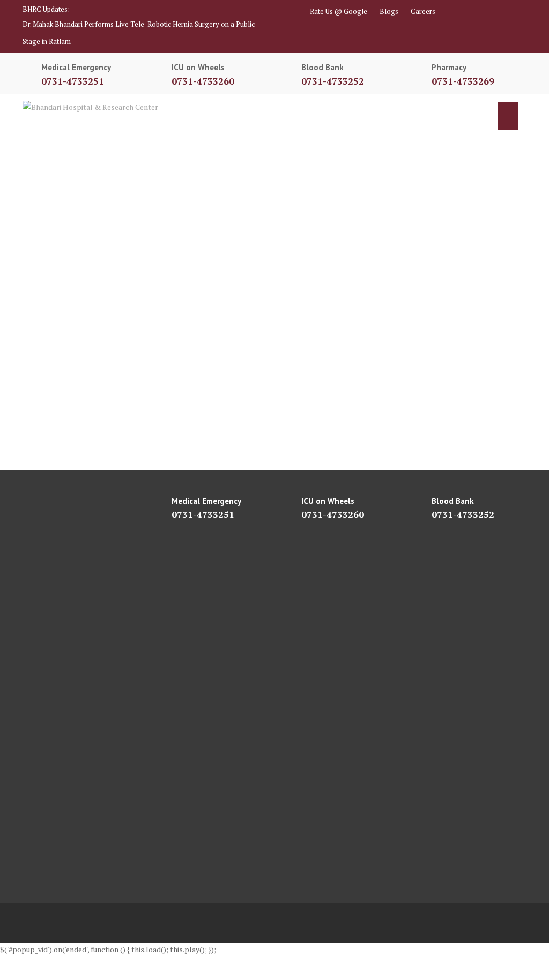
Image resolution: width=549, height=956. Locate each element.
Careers (423, 11)
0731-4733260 (203, 81)
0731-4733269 (463, 81)
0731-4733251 (72, 81)
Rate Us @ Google (338, 11)
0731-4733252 (332, 81)
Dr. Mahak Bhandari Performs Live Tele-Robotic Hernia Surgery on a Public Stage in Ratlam (139, 32)
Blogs (389, 11)
